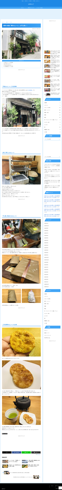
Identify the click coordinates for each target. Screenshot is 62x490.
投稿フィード (46, 332)
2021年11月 (46, 257)
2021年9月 (46, 262)
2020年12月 (46, 284)
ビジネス (52, 124)
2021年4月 (46, 274)
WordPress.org (47, 337)
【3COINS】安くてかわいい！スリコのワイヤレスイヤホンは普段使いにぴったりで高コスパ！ (52, 176)
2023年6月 (46, 235)
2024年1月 (46, 223)
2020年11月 (46, 286)
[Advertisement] (21, 77)
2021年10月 (46, 259)
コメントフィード (47, 335)
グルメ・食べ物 (5, 433)
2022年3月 (46, 252)
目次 (20, 60)
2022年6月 (46, 247)
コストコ (52, 105)
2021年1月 (46, 281)
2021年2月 (46, 279)
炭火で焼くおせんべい (8, 63)
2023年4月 (46, 240)
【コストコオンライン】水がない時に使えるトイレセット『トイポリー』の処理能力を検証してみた (52, 166)
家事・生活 (52, 112)
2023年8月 (46, 230)
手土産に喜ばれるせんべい (8, 65)
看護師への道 (52, 129)
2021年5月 (46, 272)
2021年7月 (46, 267)
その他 (45, 323)
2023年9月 (46, 228)
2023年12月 (46, 225)
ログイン (46, 330)
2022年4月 (46, 250)
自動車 (52, 102)
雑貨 (52, 114)
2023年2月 (46, 245)
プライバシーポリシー (58, 486)
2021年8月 (46, 264)
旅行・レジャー (52, 110)
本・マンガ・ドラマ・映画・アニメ (52, 119)
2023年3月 (46, 242)
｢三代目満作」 (30, 90)
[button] (36, 452)
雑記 (52, 117)
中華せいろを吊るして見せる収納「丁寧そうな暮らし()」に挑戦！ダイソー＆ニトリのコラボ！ (52, 171)
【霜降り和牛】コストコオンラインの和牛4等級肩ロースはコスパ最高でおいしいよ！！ (52, 187)
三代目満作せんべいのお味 (8, 66)
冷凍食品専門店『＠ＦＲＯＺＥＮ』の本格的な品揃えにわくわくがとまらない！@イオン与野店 (52, 182)
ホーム (52, 485)
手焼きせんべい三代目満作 (8, 62)
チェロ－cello (52, 122)
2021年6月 (46, 269)
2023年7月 (46, 233)
